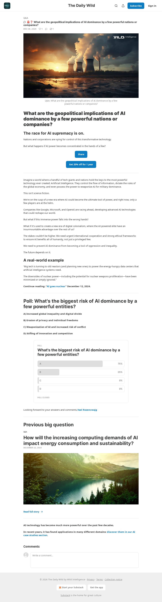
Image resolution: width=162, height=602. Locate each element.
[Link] (19, 118)
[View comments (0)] (46, 29)
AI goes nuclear (56, 286)
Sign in (152, 5)
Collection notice (113, 579)
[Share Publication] (123, 6)
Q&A (25, 18)
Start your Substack (73, 587)
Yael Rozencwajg (87, 409)
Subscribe (136, 5)
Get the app (96, 587)
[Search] (116, 6)
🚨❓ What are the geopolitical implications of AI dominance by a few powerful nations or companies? (80, 23)
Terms (99, 579)
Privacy (90, 579)
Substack (65, 595)
